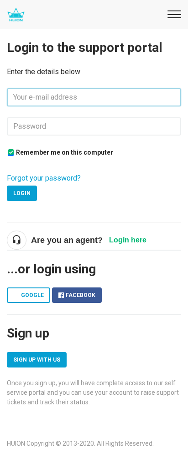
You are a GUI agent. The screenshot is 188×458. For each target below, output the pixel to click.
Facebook (80, 295)
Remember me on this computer (64, 152)
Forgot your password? (44, 178)
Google (32, 295)
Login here (127, 240)
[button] (173, 12)
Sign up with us (36, 360)
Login (22, 193)
